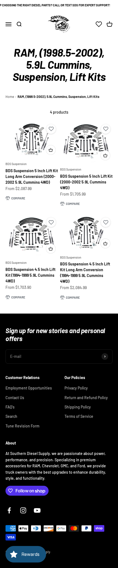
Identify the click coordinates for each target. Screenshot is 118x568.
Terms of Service (78, 416)
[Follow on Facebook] (9, 510)
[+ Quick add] (51, 150)
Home (9, 96)
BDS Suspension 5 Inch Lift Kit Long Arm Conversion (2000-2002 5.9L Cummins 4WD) (31, 176)
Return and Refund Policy (86, 397)
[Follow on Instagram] (23, 510)
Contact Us (14, 397)
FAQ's (10, 407)
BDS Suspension (16, 164)
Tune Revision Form (22, 426)
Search (11, 416)
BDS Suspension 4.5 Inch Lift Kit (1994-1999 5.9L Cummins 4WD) (30, 275)
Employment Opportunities (28, 388)
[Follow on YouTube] (37, 510)
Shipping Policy (77, 407)
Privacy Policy (76, 388)
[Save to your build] (51, 129)
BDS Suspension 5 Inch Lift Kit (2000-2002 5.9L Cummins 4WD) (86, 182)
